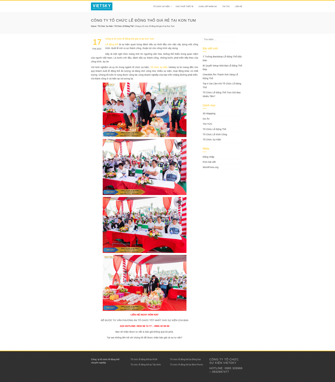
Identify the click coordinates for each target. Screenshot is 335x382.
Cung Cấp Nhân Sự (208, 6)
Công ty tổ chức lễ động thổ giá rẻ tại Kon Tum (129, 38)
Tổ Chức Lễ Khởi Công (215, 134)
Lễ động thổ (111, 44)
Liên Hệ (238, 6)
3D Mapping (209, 113)
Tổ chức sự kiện (159, 67)
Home (93, 26)
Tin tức (226, 6)
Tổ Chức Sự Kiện (161, 6)
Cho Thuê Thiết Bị (184, 6)
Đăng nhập (208, 157)
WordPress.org (210, 167)
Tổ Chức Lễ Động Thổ (123, 26)
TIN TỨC (207, 124)
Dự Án (206, 118)
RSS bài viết (209, 162)
